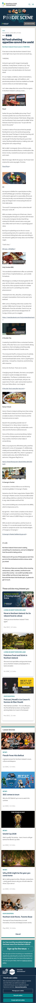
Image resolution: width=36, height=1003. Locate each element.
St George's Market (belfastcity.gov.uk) (14, 534)
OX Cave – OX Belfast (8, 249)
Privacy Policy (20, 969)
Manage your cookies (18, 990)
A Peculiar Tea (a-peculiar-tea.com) (13, 388)
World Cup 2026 (9, 834)
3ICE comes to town (11, 795)
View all (18, 934)
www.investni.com (21, 971)
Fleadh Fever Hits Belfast (13, 756)
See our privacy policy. (21, 987)
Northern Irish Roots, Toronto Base (17, 917)
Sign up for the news (17, 949)
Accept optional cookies (18, 1000)
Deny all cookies (18, 995)
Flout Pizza (5, 166)
